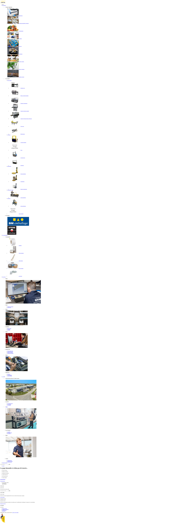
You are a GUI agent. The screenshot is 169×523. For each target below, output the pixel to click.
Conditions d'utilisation (5, 509)
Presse (21, 150)
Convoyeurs (22, 126)
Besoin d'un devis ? (3, 503)
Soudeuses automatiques (23, 103)
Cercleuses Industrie (23, 142)
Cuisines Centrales (21, 61)
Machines (8, 374)
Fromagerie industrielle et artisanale (24, 23)
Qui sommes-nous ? (10, 403)
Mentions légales (4, 508)
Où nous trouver (2, 479)
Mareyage (20, 46)
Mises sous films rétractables (24, 95)
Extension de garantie (10, 353)
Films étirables (21, 260)
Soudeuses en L (22, 88)
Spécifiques (22, 165)
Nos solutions (4, 5)
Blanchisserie (20, 15)
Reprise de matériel (10, 352)
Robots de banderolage (23, 189)
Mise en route (9, 328)
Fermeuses (8, 198)
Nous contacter (2, 497)
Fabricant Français (4, 462)
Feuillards (20, 245)
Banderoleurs (9, 166)
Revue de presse (9, 432)
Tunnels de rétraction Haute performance (26, 118)
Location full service (10, 351)
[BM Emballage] (18, 225)
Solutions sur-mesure (10, 306)
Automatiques (22, 181)
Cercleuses (8, 134)
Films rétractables (21, 253)
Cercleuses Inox (22, 157)
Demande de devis (10, 461)
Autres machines (21, 213)
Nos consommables (5, 235)
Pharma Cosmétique (21, 69)
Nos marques (9, 404)
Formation (8, 329)
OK (9, 464)
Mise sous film (9, 80)
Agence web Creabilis (15, 512)
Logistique (20, 38)
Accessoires (20, 276)
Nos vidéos (9, 433)
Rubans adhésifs (21, 268)
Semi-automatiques (23, 197)
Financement (9, 307)
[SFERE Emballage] (11, 234)
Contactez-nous (9, 460)
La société (3, 376)
